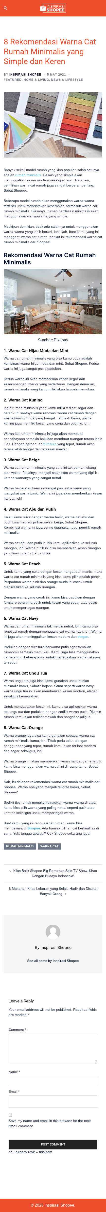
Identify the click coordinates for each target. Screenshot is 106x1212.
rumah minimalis (28, 175)
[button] (6, 8)
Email (14, 1091)
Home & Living (36, 79)
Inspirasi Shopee (25, 74)
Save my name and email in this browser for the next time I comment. (50, 1123)
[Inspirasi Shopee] (53, 8)
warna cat (49, 846)
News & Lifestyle (67, 79)
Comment (17, 1030)
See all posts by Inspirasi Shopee (53, 961)
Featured (13, 79)
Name (14, 1072)
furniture (49, 444)
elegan (83, 637)
